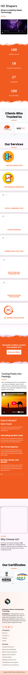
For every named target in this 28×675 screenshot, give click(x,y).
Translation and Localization (10, 665)
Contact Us (5, 635)
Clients (4, 641)
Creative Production (8, 647)
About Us (4, 633)
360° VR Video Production (9, 652)
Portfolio (4, 638)
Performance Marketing (9, 649)
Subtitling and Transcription (10, 662)
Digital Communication (9, 654)
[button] (2, 128)
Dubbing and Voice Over (9, 660)
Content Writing (6, 657)
